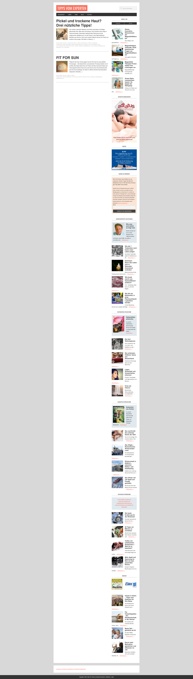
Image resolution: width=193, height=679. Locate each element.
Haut (89, 44)
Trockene (66, 47)
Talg (62, 47)
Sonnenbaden (98, 76)
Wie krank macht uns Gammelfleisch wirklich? (130, 280)
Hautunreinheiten (61, 45)
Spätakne (58, 47)
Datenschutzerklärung (122, 203)
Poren (76, 45)
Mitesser (68, 45)
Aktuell (65, 43)
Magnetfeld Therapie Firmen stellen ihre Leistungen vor (131, 64)
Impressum (59, 669)
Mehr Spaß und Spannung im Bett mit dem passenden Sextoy (130, 561)
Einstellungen (82, 669)
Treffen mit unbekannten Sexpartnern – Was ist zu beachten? (130, 544)
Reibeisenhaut (87, 45)
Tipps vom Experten (71, 8)
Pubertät (80, 45)
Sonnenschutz (101, 45)
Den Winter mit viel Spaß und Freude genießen (130, 480)
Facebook (118, 23)
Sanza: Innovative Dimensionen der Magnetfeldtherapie (131, 33)
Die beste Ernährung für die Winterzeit (130, 515)
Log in (112, 677)
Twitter (130, 23)
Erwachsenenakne (76, 44)
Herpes (80, 76)
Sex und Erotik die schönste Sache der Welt (130, 433)
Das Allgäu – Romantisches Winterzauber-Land (130, 447)
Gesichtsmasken (67, 76)
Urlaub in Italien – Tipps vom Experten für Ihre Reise (130, 598)
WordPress (108, 677)
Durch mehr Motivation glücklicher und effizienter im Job (130, 646)
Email (114, 205)
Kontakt (76, 669)
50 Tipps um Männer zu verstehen (129, 529)
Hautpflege (75, 76)
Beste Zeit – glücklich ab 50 (130, 629)
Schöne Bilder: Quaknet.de (124, 499)
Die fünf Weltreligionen (130, 340)
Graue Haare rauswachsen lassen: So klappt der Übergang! (129, 82)
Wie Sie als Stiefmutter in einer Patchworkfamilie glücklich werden (131, 298)
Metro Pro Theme (91, 677)
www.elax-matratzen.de (124, 501)
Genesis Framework (100, 677)
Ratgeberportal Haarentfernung (124, 503)
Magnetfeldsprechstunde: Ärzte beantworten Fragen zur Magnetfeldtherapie (131, 50)
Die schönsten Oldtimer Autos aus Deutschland (130, 356)
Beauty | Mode (77, 43)
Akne (64, 44)
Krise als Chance (128, 387)
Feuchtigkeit (84, 44)
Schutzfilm (94, 45)
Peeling (84, 76)
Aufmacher (70, 43)
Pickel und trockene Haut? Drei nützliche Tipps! (78, 23)
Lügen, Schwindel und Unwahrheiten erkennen (130, 372)
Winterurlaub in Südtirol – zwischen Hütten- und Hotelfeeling (130, 465)
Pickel (72, 45)
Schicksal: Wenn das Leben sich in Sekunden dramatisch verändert (131, 265)
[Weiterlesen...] (124, 42)
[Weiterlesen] (125, 240)
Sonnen (92, 76)
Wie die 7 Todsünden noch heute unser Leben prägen (131, 249)
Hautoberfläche (95, 44)
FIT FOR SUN (67, 57)
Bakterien (68, 44)
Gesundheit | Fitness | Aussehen (89, 43)
